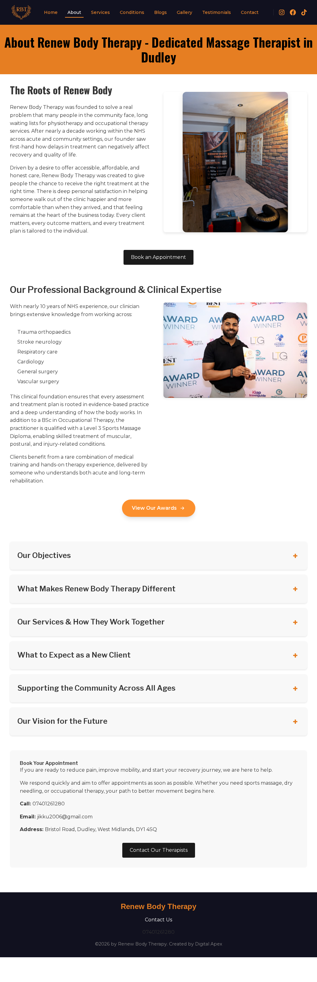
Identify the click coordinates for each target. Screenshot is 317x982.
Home (51, 12)
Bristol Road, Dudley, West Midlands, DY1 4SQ (101, 829)
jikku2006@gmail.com (65, 817)
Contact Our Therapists (159, 850)
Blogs (160, 12)
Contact (249, 12)
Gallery (184, 12)
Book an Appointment (158, 257)
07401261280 (49, 804)
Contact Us (158, 920)
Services (100, 12)
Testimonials (216, 12)
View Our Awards (154, 508)
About (74, 12)
